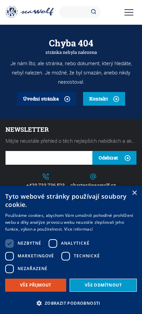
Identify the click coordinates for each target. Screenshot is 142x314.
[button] (71, 302)
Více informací (78, 229)
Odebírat (108, 157)
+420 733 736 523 (45, 185)
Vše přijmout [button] (35, 285)
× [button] (134, 193)
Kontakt (98, 98)
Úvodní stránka (41, 98)
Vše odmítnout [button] (103, 285)
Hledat (95, 12)
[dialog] (71, 250)
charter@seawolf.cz (93, 185)
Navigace (128, 12)
